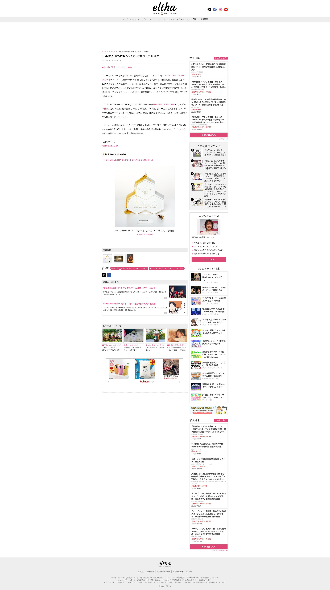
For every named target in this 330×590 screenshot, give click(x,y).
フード (157, 19)
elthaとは (141, 572)
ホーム (104, 51)
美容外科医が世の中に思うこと (206, 254)
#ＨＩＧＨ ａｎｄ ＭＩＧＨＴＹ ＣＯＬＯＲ (166, 268)
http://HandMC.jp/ (110, 146)
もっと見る (210, 259)
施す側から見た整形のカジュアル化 (208, 250)
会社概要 (150, 572)
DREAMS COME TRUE (164, 104)
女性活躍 (204, 19)
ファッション (168, 19)
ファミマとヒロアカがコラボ (205, 246)
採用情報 (189, 572)
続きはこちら (210, 135)
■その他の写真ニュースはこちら (117, 67)
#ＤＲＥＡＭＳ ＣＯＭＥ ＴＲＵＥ (134, 268)
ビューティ (147, 19)
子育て (195, 19)
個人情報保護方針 (163, 572)
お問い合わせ (178, 572)
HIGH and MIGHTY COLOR (116, 160)
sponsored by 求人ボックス (220, 139)
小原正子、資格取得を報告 (205, 243)
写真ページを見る (145, 234)
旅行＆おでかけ (183, 19)
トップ (125, 19)
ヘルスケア (134, 19)
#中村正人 (115, 268)
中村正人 (106, 109)
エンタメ (112, 51)
